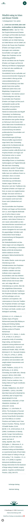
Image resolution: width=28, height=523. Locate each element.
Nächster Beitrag (14, 489)
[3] (8, 127)
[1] (3, 45)
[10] (11, 240)
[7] (3, 390)
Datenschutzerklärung (12, 512)
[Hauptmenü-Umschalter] (25, 3)
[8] (25, 229)
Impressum (20, 510)
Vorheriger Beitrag (14, 484)
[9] (9, 240)
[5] (18, 150)
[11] (3, 457)
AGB (20, 512)
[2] (14, 58)
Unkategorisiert (8, 21)
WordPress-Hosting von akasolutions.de (13, 516)
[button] (2, 520)
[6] (24, 163)
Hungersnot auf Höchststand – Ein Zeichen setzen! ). (13, 93)
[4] (16, 137)
